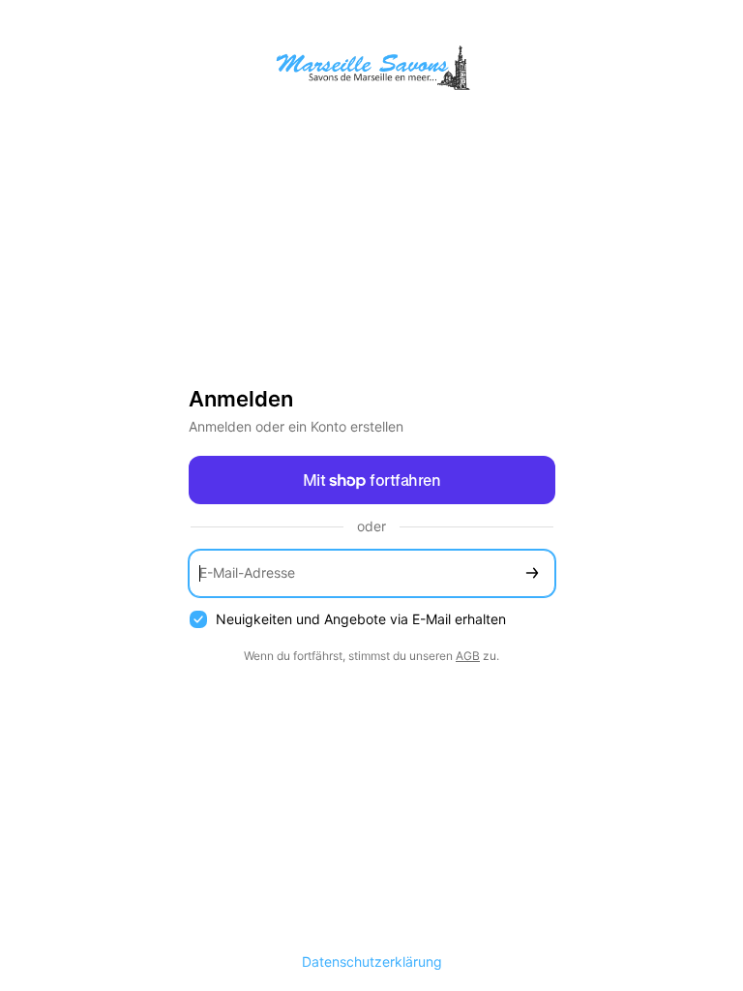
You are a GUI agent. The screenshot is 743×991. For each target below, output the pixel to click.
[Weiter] (532, 573)
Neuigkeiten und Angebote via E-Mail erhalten (361, 619)
